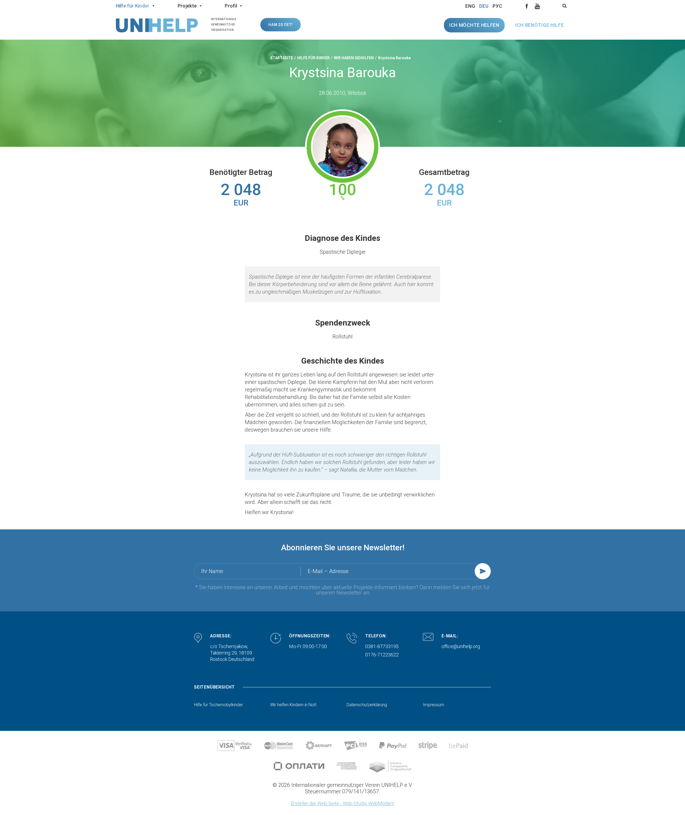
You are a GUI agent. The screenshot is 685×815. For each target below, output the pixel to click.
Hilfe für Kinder (133, 6)
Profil (231, 6)
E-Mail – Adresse (328, 571)
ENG (470, 6)
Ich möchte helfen (474, 25)
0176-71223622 (382, 654)
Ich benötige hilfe (539, 25)
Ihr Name (212, 571)
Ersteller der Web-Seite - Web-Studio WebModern (342, 803)
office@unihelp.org (461, 646)
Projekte (187, 6)
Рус (498, 6)
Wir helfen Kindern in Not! (293, 704)
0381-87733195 (382, 646)
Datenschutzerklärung (367, 704)
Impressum (433, 704)
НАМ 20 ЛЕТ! (280, 25)
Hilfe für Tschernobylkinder (218, 704)
